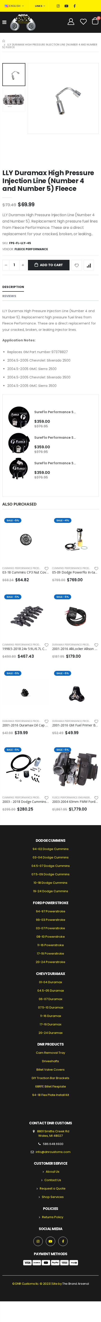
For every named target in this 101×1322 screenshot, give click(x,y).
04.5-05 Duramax (50, 990)
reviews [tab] (9, 296)
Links (38, 6)
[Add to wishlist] (76, 265)
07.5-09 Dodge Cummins (50, 874)
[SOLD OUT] (41, 524)
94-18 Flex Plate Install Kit (50, 1095)
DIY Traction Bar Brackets (50, 1078)
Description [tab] (13, 287)
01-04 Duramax (50, 982)
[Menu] (4, 22)
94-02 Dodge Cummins (51, 849)
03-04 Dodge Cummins (51, 857)
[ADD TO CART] (91, 524)
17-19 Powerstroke (50, 953)
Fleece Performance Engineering (73, 797)
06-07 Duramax (50, 999)
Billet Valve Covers (50, 1069)
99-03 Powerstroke (50, 920)
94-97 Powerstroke (50, 911)
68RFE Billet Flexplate (50, 1086)
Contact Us (52, 1180)
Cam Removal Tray (50, 1052)
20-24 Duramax (50, 1033)
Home (4, 41)
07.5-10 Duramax (50, 1007)
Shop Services (53, 1197)
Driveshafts (50, 1061)
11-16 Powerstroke (50, 945)
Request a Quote (53, 1188)
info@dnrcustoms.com (53, 1152)
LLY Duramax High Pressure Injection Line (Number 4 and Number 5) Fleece (48, 180)
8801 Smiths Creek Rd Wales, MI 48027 (52, 1133)
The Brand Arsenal (75, 1283)
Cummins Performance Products (23, 568)
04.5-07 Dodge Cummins (50, 866)
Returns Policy (52, 1217)
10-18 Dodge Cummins (50, 882)
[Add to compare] (89, 265)
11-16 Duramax (50, 1016)
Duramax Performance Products (73, 644)
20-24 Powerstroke (50, 962)
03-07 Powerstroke (50, 928)
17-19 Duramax (50, 1024)
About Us (52, 1171)
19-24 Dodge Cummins (50, 891)
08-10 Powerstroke (50, 936)
